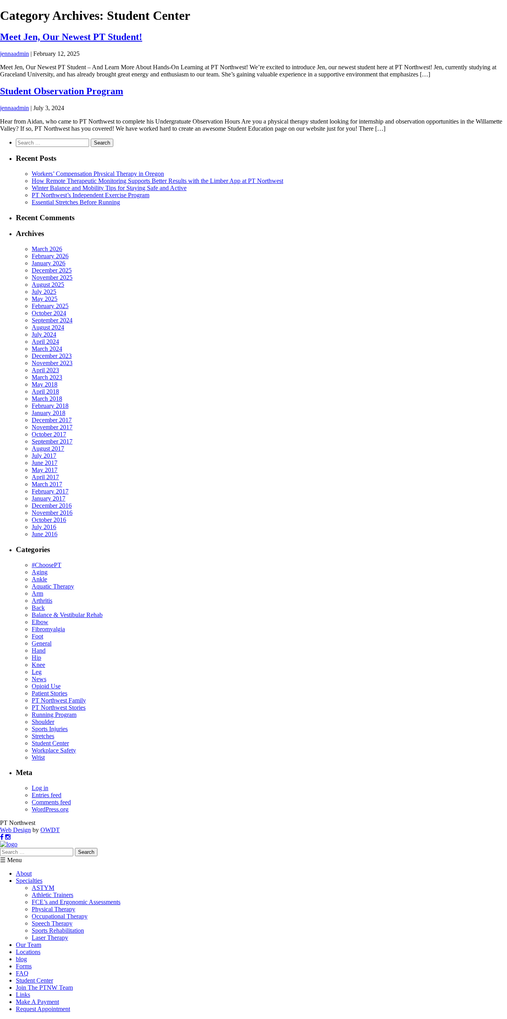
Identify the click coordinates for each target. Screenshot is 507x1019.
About (24, 873)
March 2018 (47, 398)
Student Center (50, 743)
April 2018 (45, 391)
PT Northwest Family (59, 700)
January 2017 (48, 498)
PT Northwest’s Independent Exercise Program (90, 195)
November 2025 (52, 277)
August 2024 (48, 327)
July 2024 (44, 334)
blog (21, 959)
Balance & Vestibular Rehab (67, 614)
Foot (37, 636)
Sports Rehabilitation (58, 930)
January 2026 (48, 263)
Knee (38, 664)
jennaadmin (14, 53)
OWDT (50, 830)
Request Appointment (43, 1009)
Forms (24, 966)
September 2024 (52, 320)
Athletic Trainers (52, 894)
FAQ (22, 973)
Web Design (15, 830)
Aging (40, 572)
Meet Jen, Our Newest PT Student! (71, 37)
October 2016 (49, 519)
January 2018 (48, 413)
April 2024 (45, 341)
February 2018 (50, 405)
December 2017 (52, 420)
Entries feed (46, 795)
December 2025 (52, 270)
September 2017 (52, 441)
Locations (28, 952)
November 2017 (52, 427)
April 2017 (45, 477)
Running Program (54, 714)
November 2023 (52, 363)
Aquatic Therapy (53, 586)
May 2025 (44, 298)
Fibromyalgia (48, 629)
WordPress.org (50, 809)
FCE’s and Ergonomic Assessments (76, 902)
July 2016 (44, 527)
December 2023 (52, 355)
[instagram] (8, 837)
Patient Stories (49, 693)
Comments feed (51, 802)
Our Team (28, 944)
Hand (39, 650)
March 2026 (47, 249)
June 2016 (44, 534)
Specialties (29, 880)
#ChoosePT (46, 565)
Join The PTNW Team (44, 987)
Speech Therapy (52, 923)
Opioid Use (46, 686)
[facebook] (2, 837)
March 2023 (47, 377)
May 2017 (44, 470)
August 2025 (48, 284)
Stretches (43, 736)
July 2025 (44, 291)
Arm (37, 593)
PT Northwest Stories (59, 707)
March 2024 (47, 348)
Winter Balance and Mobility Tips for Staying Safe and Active (109, 188)
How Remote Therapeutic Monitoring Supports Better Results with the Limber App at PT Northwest (157, 180)
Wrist (38, 757)
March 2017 (47, 484)
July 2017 (44, 455)
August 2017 (48, 448)
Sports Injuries (50, 729)
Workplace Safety (54, 750)
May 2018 (44, 384)
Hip (36, 657)
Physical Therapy (53, 909)
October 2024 (49, 313)
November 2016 (52, 512)
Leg (37, 672)
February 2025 (50, 306)
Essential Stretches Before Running (76, 202)
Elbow (40, 622)
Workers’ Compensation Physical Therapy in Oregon (98, 173)
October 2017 (49, 434)
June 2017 (44, 462)
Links (23, 994)
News (39, 679)
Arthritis (42, 600)
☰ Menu (11, 860)
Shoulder (43, 721)
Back (38, 607)
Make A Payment (37, 1001)
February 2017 (50, 491)
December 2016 (52, 505)
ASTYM (43, 887)
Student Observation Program (61, 91)
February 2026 (50, 256)
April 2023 (45, 370)
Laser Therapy (50, 937)
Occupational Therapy (60, 916)
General (41, 643)
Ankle (39, 579)
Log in (40, 788)
